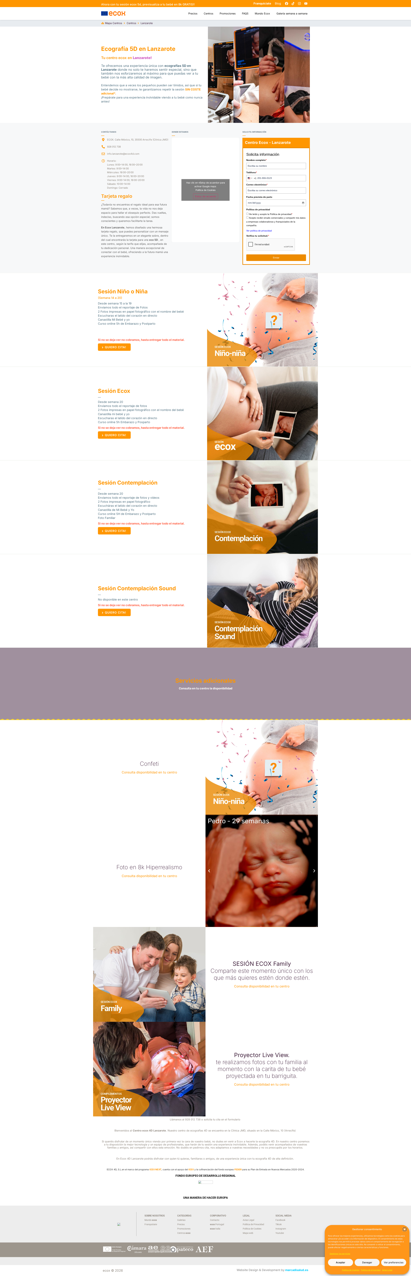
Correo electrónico (256, 184)
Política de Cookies (350, 1270)
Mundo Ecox (262, 13)
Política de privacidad (370, 1270)
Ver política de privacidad (259, 230)
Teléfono (251, 172)
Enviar (276, 257)
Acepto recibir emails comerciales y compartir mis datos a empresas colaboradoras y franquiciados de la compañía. (276, 222)
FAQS (245, 13)
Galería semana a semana (291, 13)
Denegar (367, 1262)
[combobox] (251, 178)
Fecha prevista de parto (259, 197)
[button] (404, 1229)
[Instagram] (299, 3)
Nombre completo (256, 160)
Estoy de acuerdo (205, 196)
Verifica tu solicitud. (257, 236)
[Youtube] (305, 3)
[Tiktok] (293, 3)
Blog (278, 3)
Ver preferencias (393, 1262)
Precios (192, 13)
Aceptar (340, 1262)
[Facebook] (286, 3)
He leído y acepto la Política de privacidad (270, 214)
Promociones (228, 13)
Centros (208, 13)
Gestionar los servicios (340, 1253)
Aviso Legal (387, 1270)
